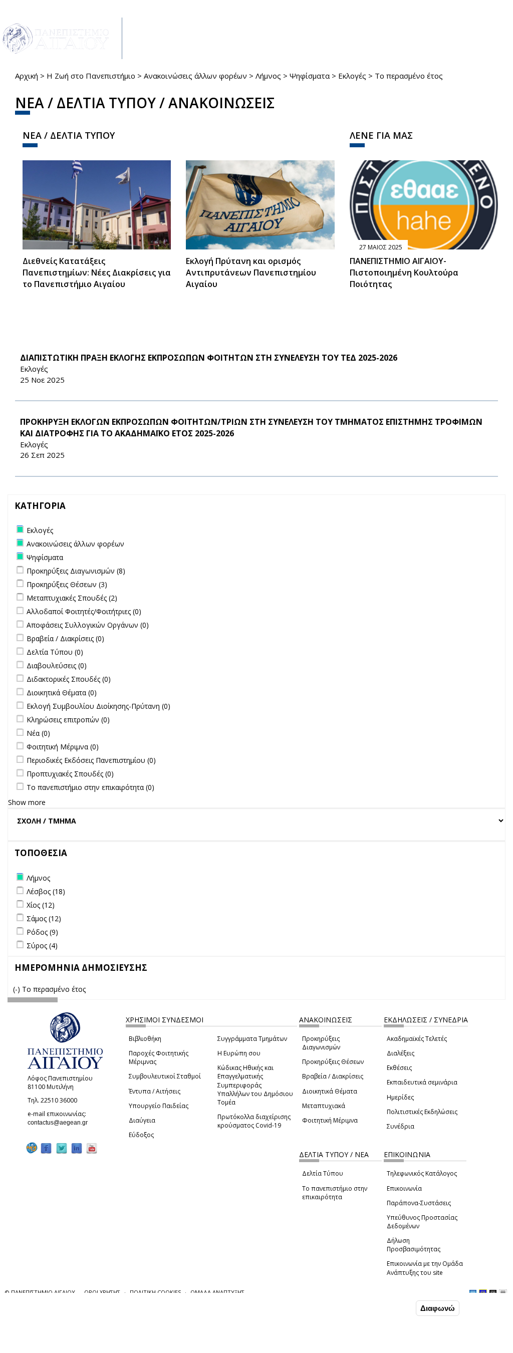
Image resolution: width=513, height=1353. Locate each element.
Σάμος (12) (44, 918)
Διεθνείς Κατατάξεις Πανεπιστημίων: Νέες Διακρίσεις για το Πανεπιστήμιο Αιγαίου (97, 272)
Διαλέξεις (400, 1053)
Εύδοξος (141, 1135)
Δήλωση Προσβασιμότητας (413, 1244)
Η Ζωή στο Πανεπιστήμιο (91, 76)
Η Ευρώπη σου (239, 1053)
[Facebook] (46, 1148)
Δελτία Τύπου (322, 1173)
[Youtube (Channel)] (91, 1148)
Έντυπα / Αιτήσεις (154, 1091)
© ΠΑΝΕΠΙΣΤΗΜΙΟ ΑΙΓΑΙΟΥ (40, 1292)
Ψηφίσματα (310, 76)
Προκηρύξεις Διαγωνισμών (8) (76, 571)
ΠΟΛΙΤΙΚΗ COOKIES (155, 1292)
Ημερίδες (400, 1097)
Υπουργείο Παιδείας (158, 1106)
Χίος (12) (41, 905)
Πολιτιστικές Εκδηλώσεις (422, 1112)
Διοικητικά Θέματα (329, 1091)
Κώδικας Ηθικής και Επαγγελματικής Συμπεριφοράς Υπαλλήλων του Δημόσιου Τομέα (255, 1085)
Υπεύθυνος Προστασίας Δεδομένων (422, 1221)
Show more (27, 802)
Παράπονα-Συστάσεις (419, 1203)
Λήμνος (268, 76)
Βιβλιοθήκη (145, 1038)
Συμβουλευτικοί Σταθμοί (165, 1076)
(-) (17, 989)
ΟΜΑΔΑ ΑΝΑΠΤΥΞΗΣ (217, 1292)
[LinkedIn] (76, 1148)
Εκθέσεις (399, 1067)
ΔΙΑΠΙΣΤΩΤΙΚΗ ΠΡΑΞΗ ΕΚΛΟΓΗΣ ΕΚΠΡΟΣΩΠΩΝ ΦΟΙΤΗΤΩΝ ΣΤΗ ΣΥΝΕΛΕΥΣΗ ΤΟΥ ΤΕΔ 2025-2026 (208, 357)
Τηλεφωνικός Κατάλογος (422, 1173)
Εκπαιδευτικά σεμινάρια (422, 1082)
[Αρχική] (61, 38)
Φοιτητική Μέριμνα (330, 1120)
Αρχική (26, 76)
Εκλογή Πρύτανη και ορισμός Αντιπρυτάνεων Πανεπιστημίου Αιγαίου (251, 272)
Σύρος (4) (42, 945)
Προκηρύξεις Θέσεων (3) (67, 584)
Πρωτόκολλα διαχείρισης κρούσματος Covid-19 (254, 1121)
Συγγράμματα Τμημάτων (252, 1038)
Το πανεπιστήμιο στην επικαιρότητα (334, 1192)
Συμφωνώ (392, 1308)
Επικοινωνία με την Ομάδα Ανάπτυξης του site (425, 1267)
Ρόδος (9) (42, 932)
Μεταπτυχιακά (323, 1106)
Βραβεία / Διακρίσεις (332, 1076)
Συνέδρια (400, 1126)
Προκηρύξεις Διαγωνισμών (321, 1042)
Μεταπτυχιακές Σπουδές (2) (72, 598)
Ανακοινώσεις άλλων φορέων (195, 76)
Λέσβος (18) (46, 891)
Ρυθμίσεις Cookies (86, 1344)
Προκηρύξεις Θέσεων (333, 1061)
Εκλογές (352, 76)
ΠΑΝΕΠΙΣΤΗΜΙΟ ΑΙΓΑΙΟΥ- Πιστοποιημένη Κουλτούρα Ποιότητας (404, 272)
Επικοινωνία (404, 1188)
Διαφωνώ (437, 1308)
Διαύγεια (142, 1120)
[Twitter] (61, 1148)
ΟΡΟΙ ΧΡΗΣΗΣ (102, 1292)
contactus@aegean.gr (61, 1122)
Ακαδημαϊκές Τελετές (417, 1038)
